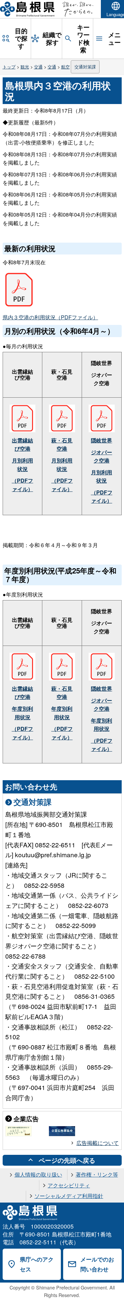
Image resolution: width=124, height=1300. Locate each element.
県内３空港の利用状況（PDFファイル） (50, 317)
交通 (38, 67)
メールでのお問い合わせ (97, 1264)
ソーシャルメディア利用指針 (68, 1196)
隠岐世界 (101, 440)
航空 (65, 67)
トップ (9, 67)
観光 (25, 67)
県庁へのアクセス (37, 1264)
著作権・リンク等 (97, 1174)
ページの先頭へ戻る (67, 1160)
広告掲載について (97, 1143)
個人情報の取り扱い (38, 1174)
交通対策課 (85, 67)
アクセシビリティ (69, 1185)
